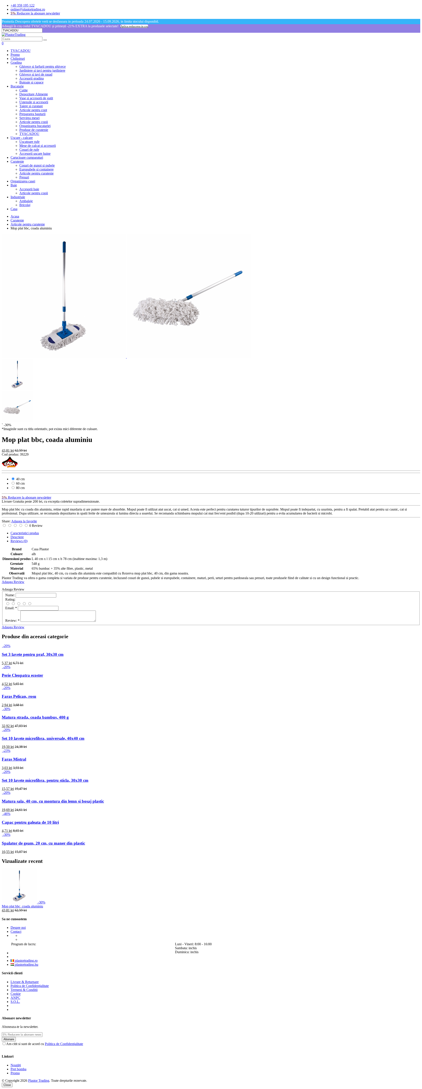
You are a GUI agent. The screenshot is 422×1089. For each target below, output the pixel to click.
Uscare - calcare (22, 138)
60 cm (20, 483)
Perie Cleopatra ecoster (22, 675)
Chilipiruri (18, 58)
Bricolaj (24, 205)
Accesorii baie (29, 189)
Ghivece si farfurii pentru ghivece (42, 66)
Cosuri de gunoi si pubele (37, 165)
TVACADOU (21, 51)
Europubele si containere (36, 169)
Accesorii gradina (31, 78)
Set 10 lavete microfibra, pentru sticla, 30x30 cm (45, 780)
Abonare (9, 1039)
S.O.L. (15, 1002)
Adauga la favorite (24, 521)
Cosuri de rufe (29, 149)
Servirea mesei (29, 118)
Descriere (17, 537)
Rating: (10, 599)
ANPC (15, 998)
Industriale (18, 197)
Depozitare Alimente (33, 94)
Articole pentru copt (33, 110)
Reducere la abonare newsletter (35, 13)
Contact (16, 931)
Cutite (23, 90)
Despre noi (18, 927)
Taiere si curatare (31, 106)
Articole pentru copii (33, 122)
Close (7, 1085)
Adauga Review (13, 582)
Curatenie (17, 161)
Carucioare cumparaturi (27, 157)
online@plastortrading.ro (28, 9)
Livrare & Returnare (25, 982)
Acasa (15, 216)
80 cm (20, 488)
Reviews (19, 541)
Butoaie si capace (31, 82)
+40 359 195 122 (23, 5)
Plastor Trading (38, 1080)
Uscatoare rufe (29, 142)
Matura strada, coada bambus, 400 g (35, 717)
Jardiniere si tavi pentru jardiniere (42, 70)
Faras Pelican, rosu (19, 696)
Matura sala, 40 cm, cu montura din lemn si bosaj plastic (53, 801)
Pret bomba (18, 1069)
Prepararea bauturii (32, 114)
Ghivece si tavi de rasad (35, 74)
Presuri (24, 177)
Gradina (16, 62)
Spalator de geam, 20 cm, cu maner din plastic (43, 843)
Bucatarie (17, 86)
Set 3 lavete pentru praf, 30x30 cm (33, 654)
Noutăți (16, 1065)
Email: (11, 608)
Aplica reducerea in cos (134, 26)
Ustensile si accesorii (33, 102)
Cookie (16, 994)
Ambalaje (26, 201)
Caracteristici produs (25, 533)
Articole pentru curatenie (36, 173)
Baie (14, 185)
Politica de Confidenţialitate (30, 986)
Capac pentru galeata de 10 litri (30, 822)
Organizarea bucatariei (35, 126)
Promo (15, 54)
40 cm (20, 479)
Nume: (10, 595)
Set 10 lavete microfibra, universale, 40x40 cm (43, 738)
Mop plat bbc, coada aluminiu (22, 906)
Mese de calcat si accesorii (37, 145)
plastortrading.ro (26, 960)
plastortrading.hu (26, 964)
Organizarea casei (23, 181)
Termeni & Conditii (24, 990)
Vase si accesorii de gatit (36, 98)
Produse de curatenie (33, 130)
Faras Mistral (14, 759)
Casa (14, 209)
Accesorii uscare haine (35, 153)
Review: (12, 620)
